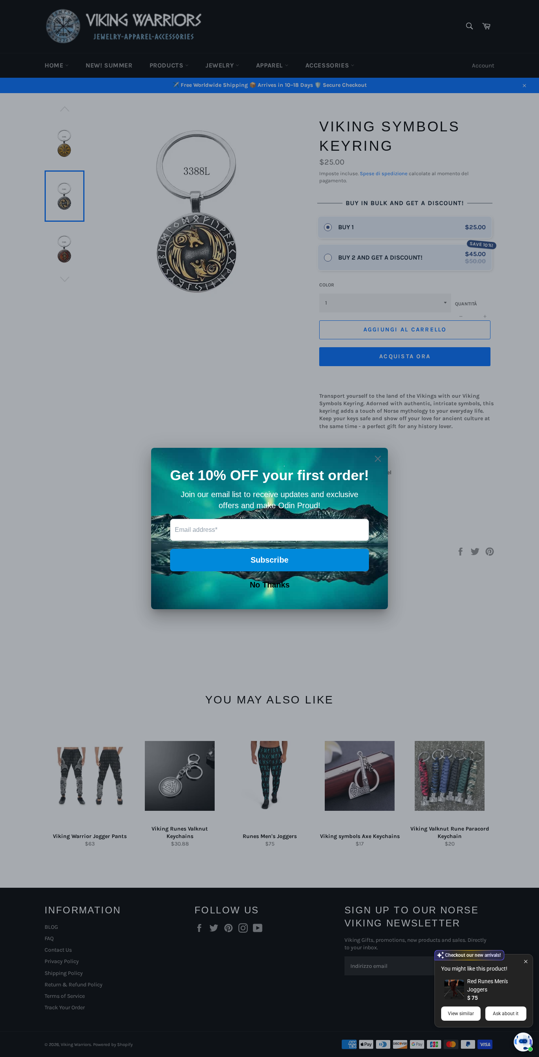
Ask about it (505, 1013)
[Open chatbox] (523, 1042)
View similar (461, 1013)
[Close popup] (525, 961)
